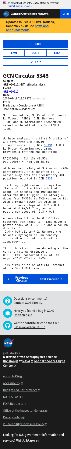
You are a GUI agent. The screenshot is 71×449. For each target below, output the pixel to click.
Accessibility (11, 383)
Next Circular (49, 279)
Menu (66, 14)
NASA (26, 361)
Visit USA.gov (26, 440)
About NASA (11, 376)
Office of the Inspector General (24, 410)
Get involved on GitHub (29, 327)
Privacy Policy (12, 417)
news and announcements (27, 28)
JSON (36, 53)
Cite (57, 53)
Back (37, 44)
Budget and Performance (20, 390)
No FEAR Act (11, 397)
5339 (47, 145)
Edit (38, 62)
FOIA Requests (13, 404)
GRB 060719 (10, 91)
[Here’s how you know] (35, 4)
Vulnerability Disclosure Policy (23, 424)
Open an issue (23, 315)
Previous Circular (21, 279)
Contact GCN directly (28, 303)
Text (14, 53)
